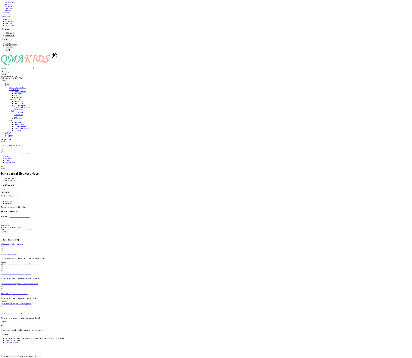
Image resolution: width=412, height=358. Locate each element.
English (10, 33)
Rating (3, 230)
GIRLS (7, 160)
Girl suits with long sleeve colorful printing (12, 313)
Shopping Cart (10, 6)
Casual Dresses (10, 162)
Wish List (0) (9, 4)
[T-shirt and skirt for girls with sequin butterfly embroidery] (21, 264)
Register (8, 10)
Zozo (39, 356)
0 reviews (4, 196)
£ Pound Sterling (11, 45)
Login (7, 12)
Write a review (14, 196)
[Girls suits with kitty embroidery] (12, 244)
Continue (4, 232)
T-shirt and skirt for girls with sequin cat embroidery (14, 294)
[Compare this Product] (4, 168)
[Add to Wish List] (2, 168)
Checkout (8, 8)
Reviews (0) (9, 203)
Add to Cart (5, 192)
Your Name (5, 216)
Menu (3, 80)
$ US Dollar (9, 48)
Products (8, 158)
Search (4, 74)
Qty (2, 190)
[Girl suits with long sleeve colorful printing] (16, 304)
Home (7, 157)
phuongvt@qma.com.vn (14, 342)
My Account (9, 3)
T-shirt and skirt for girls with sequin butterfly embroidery (16, 274)
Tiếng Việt (11, 35)
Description (9, 201)
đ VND (8, 50)
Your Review (5, 225)
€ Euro (8, 43)
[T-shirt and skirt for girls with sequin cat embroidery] (19, 284)
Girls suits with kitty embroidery (9, 254)
